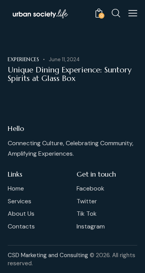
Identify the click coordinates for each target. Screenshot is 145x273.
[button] (132, 13)
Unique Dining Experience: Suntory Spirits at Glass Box (69, 74)
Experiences (23, 59)
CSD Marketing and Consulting (48, 255)
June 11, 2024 (64, 59)
